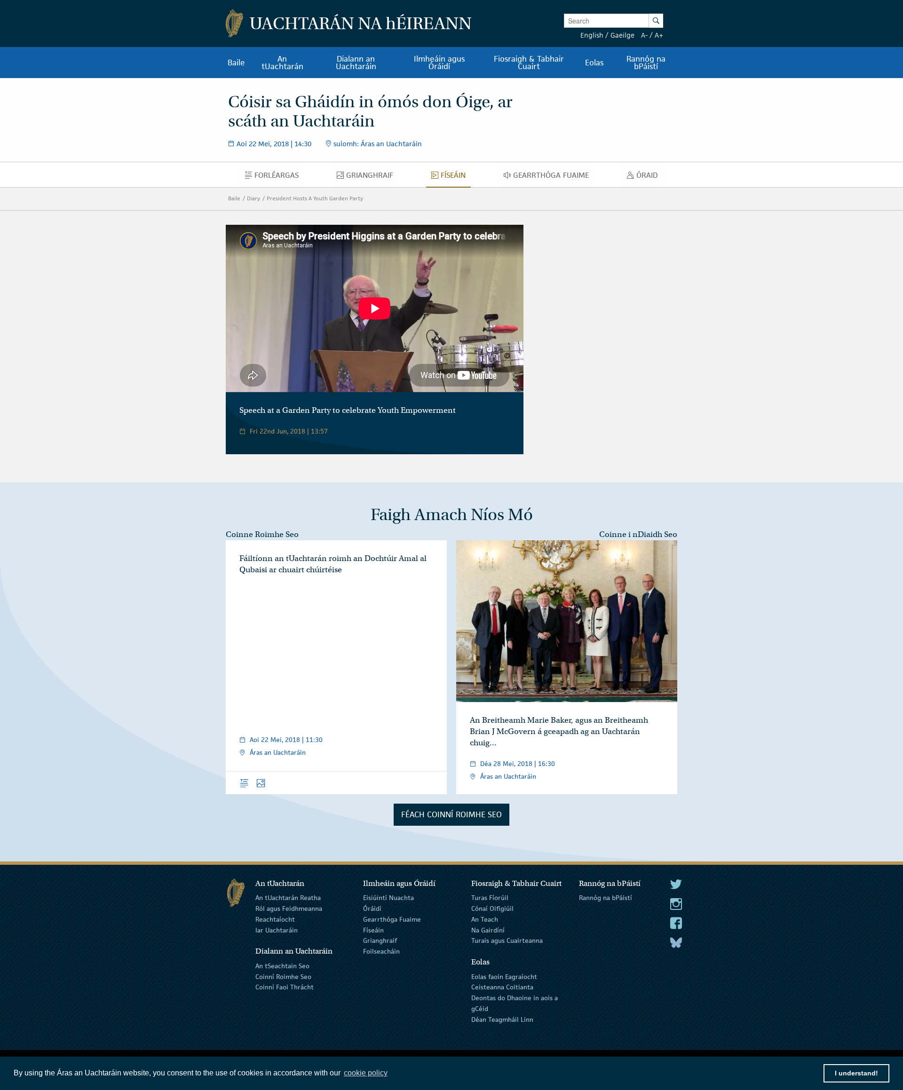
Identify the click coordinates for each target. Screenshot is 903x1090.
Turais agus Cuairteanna (507, 940)
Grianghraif (380, 940)
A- (644, 35)
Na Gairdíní (488, 929)
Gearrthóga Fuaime (392, 919)
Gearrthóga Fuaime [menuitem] (553, 177)
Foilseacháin (381, 951)
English (591, 35)
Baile (234, 198)
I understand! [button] (856, 1073)
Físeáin (373, 929)
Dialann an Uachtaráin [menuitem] (356, 62)
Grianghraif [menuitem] (372, 177)
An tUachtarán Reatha (288, 897)
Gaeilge (622, 35)
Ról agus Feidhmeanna (288, 908)
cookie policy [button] (366, 1073)
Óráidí (372, 908)
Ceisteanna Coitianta (502, 987)
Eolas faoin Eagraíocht (504, 976)
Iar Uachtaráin (276, 929)
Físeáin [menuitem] (456, 177)
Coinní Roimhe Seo (283, 976)
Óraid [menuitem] (649, 177)
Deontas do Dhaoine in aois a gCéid (514, 1003)
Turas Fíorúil (489, 897)
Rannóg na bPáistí (605, 897)
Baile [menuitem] (236, 62)
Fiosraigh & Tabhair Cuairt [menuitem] (529, 62)
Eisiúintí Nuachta (388, 897)
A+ (659, 35)
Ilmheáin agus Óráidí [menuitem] (439, 62)
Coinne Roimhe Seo (262, 534)
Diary (253, 198)
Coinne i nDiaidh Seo (638, 534)
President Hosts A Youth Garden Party (315, 198)
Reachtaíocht (275, 919)
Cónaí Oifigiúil (492, 908)
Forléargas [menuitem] (278, 177)
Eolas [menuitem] (594, 62)
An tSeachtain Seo (282, 966)
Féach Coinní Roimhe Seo (451, 814)
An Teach (484, 919)
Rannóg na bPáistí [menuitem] (645, 62)
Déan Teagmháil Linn (502, 1019)
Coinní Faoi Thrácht (284, 987)
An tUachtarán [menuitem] (282, 62)
